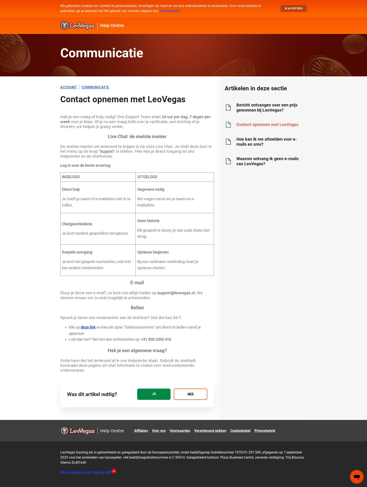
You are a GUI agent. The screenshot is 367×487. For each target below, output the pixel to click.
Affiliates (141, 431)
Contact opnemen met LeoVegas (267, 124)
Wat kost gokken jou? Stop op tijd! (85, 472)
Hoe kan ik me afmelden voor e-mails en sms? (266, 142)
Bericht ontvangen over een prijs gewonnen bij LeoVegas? (267, 107)
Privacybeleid (264, 431)
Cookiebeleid (169, 11)
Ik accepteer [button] (293, 8)
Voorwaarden (180, 431)
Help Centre (112, 25)
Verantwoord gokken (210, 431)
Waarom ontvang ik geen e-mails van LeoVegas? (267, 161)
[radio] (154, 394)
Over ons (159, 431)
